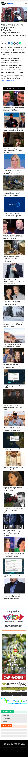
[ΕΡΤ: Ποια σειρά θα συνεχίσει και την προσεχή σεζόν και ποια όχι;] (14, 458)
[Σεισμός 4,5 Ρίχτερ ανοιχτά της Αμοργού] (14, 376)
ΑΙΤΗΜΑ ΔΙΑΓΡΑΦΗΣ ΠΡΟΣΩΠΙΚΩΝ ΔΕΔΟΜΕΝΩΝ (14, 744)
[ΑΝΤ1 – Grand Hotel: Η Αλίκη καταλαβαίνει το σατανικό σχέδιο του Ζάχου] (13, 396)
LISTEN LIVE (6, 715)
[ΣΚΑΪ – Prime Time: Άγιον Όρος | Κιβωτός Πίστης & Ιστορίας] (14, 335)
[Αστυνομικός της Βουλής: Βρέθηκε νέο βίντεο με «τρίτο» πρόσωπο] (14, 120)
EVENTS (5, 721)
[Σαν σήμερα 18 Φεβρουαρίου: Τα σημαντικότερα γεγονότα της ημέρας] (14, 499)
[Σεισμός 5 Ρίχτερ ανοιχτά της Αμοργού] (13, 566)
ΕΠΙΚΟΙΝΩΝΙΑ (14, 743)
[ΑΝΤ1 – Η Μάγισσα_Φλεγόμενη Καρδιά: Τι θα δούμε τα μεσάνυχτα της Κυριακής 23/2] (13, 139)
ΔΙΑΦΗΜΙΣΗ (6, 743)
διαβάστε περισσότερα (8, 80)
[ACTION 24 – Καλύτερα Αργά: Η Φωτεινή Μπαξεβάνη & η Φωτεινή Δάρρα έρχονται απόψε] (14, 204)
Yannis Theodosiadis (18, 753)
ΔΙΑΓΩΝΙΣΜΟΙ (6, 718)
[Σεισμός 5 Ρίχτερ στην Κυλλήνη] (13, 439)
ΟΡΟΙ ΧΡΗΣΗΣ (21, 743)
